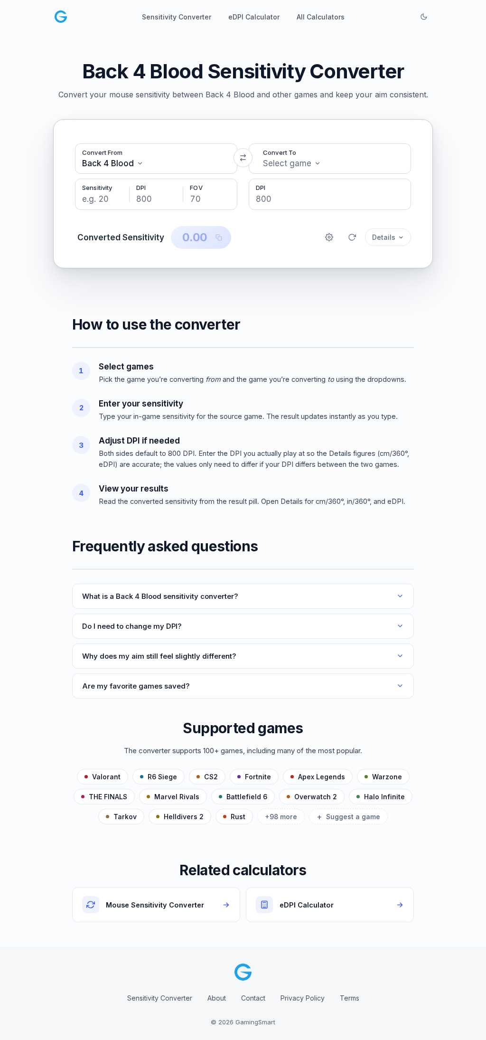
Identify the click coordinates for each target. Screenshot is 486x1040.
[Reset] (351, 237)
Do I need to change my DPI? (132, 626)
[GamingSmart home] (60, 16)
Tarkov (125, 817)
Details (383, 237)
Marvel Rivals (176, 797)
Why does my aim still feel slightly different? (159, 656)
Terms (349, 998)
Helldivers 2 (184, 817)
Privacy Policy (302, 998)
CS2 (211, 777)
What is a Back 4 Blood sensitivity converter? (160, 596)
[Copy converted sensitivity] (218, 237)
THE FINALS (108, 797)
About (216, 998)
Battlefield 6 (246, 797)
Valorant (106, 777)
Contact (253, 998)
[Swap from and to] (243, 157)
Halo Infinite (384, 797)
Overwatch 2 (315, 797)
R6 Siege (162, 777)
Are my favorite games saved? (136, 685)
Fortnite (258, 777)
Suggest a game (348, 817)
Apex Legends (321, 777)
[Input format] (328, 237)
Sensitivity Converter (159, 998)
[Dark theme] (424, 17)
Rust (238, 817)
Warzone (387, 777)
